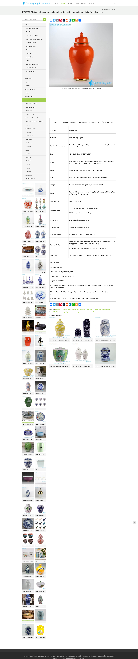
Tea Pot (28, 168)
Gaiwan (28, 153)
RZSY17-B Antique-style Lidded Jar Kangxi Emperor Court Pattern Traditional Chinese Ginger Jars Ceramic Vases (40, 606)
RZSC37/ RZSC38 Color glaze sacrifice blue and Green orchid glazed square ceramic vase (28, 409)
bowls (27, 82)
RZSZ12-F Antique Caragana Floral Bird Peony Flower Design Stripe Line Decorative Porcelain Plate (40, 424)
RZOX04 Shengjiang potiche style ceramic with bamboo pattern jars (40, 272)
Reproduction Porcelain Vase (34, 39)
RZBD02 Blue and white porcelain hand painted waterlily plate (28, 530)
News (77, 3)
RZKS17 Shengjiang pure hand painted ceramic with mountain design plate (40, 302)
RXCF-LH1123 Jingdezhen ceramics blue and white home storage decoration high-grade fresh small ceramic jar (105, 340)
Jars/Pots (27, 100)
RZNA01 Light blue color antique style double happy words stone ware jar (28, 363)
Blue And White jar (31, 103)
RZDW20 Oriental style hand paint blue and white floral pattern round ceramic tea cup (40, 393)
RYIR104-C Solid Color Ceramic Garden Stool (28, 348)
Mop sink (28, 146)
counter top (29, 136)
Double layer (30, 143)
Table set (28, 60)
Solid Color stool (31, 71)
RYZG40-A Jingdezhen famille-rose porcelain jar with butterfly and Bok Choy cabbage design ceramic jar (60, 366)
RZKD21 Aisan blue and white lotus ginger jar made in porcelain (28, 606)
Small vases (29, 50)
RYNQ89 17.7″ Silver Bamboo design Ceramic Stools (40, 378)
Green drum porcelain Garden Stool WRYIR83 (28, 454)
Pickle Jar (29, 111)
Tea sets (28, 171)
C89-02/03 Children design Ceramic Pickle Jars (40, 637)
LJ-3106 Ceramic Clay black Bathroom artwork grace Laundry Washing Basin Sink (28, 424)
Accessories (28, 175)
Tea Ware (27, 150)
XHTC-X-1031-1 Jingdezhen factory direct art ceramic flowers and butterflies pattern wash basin (28, 256)
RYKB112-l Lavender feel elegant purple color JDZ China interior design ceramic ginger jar (82, 309)
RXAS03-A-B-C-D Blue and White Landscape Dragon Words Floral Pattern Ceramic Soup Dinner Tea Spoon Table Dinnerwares (28, 287)
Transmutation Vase (32, 35)
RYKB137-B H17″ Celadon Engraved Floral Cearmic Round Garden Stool (40, 454)
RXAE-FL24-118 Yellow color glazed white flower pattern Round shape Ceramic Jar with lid (60, 340)
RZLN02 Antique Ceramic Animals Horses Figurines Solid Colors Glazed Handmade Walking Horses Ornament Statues (40, 530)
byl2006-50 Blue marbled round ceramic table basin (40, 439)
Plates (28, 85)
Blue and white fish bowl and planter (34, 123)
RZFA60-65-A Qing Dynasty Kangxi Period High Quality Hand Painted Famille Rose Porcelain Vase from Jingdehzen (40, 211)
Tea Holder (29, 161)
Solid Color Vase (31, 46)
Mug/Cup (28, 157)
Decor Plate (28, 75)
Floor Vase (29, 53)
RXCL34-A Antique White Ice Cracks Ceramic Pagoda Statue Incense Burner (28, 317)
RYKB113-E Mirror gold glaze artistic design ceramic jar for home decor (74, 312)
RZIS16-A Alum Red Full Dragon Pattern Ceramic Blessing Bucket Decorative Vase (28, 241)
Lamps (27, 93)
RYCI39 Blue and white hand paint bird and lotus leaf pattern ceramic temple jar (28, 272)
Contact (91, 3)
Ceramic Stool (29, 57)
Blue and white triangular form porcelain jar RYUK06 (28, 576)
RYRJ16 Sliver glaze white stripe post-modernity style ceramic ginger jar (40, 348)
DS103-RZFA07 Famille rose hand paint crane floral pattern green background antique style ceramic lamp (28, 226)
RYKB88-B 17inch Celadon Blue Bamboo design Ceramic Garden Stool (40, 622)
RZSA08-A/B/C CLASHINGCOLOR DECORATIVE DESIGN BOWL (28, 196)
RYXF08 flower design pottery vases (40, 576)
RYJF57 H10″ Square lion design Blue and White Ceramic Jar (28, 637)
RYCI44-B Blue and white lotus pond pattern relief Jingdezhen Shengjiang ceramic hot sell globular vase (40, 196)
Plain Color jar (30, 114)
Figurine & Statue (30, 89)
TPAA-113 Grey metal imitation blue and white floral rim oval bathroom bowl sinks (40, 317)
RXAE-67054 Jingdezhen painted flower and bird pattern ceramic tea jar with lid (28, 515)
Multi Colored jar (31, 107)
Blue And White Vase (32, 28)
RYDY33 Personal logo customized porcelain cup (40, 485)
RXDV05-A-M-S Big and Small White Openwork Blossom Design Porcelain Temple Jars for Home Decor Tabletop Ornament (82, 366)
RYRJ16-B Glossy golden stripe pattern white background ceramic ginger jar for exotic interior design (40, 500)
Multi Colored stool (32, 68)
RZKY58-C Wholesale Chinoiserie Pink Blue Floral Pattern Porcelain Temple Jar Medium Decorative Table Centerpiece (28, 393)
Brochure (70, 3)
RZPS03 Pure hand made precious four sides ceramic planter (40, 469)
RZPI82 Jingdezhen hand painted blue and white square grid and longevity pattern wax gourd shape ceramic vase (40, 515)
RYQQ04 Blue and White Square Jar (40, 363)
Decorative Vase (31, 42)
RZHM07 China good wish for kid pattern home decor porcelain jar (28, 500)
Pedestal (28, 132)
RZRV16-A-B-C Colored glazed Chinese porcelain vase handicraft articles (40, 561)
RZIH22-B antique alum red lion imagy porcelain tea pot (28, 211)
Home (56, 3)
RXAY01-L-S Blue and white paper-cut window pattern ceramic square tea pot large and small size (82, 340)
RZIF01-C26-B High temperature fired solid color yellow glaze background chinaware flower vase (28, 332)
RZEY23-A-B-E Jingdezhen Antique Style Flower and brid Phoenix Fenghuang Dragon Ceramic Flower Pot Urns (40, 256)
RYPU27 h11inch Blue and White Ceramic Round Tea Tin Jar (105, 366)
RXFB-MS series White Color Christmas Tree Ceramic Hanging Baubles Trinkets (28, 302)
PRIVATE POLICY (32, 179)
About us (84, 3)
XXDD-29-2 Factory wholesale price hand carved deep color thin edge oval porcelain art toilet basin (40, 332)
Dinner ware (28, 78)
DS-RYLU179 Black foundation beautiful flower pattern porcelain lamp (40, 287)
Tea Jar (28, 164)
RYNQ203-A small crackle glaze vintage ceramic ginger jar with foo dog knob (28, 591)
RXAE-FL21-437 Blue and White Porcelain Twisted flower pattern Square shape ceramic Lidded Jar (28, 439)
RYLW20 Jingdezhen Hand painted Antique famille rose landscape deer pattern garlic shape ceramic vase (40, 226)
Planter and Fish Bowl (31, 118)
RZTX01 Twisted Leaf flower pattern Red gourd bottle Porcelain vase (40, 546)
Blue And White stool (32, 64)
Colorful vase (30, 32)
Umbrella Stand (29, 96)
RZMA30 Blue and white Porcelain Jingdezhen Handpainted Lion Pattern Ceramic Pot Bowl (28, 469)
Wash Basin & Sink (30, 128)
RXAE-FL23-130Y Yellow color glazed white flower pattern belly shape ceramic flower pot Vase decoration (28, 378)
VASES (27, 24)
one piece (29, 139)
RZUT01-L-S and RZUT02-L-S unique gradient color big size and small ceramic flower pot (28, 546)
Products (62, 3)
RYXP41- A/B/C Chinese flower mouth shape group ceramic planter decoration (28, 561)
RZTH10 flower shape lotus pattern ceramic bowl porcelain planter (40, 591)
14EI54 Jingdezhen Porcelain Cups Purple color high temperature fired (28, 485)
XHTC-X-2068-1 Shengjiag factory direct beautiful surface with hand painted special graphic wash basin (28, 622)
